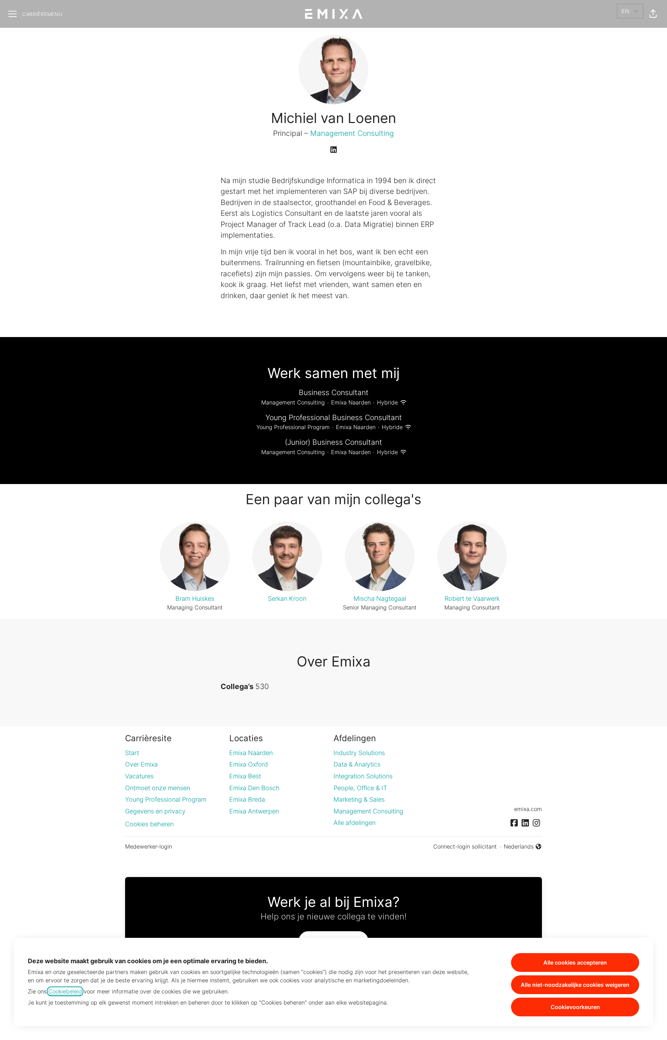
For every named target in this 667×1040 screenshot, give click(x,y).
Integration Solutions (363, 776)
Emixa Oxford (248, 764)
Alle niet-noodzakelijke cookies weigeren (575, 984)
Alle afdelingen (355, 822)
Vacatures (139, 776)
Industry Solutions (359, 752)
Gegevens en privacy (155, 811)
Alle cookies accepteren (575, 962)
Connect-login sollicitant (465, 846)
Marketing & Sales (359, 799)
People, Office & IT (360, 788)
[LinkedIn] (333, 150)
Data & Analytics (357, 764)
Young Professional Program (165, 799)
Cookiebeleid (65, 991)
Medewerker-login (148, 846)
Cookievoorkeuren (575, 1007)
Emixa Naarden (251, 752)
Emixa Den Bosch (254, 788)
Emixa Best (245, 776)
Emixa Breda (247, 799)
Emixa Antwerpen (254, 811)
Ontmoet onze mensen (157, 788)
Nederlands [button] (520, 847)
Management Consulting (352, 133)
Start (132, 752)
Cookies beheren (149, 824)
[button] (653, 14)
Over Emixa (141, 764)
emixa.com (528, 808)
